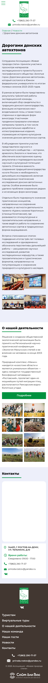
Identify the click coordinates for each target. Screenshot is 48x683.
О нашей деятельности (18, 626)
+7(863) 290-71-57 (26, 20)
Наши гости (10, 637)
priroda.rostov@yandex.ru (26, 24)
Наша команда (12, 631)
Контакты (8, 648)
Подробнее (24, 395)
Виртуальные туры (15, 620)
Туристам (8, 615)
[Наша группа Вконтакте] (6, 574)
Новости (8, 642)
